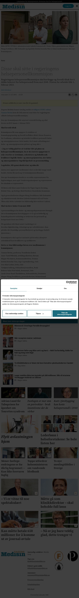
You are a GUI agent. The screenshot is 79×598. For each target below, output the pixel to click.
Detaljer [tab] (39, 288)
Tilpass (38, 313)
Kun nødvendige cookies (14, 313)
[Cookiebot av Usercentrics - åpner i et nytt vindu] (68, 282)
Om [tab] (65, 288)
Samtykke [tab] (13, 288)
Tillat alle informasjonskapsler (64, 313)
